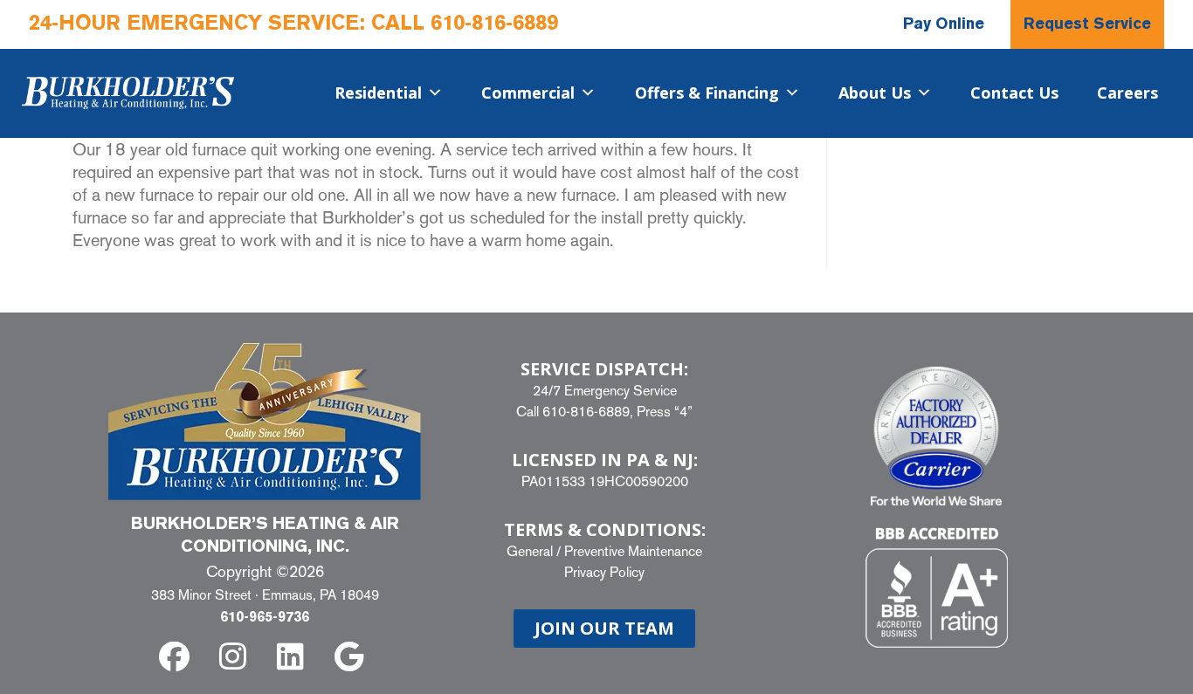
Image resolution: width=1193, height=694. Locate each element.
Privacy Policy (604, 572)
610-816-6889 (494, 24)
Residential (378, 92)
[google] (352, 657)
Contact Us (1014, 92)
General (530, 551)
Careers (1127, 92)
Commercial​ (528, 92)
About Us (874, 92)
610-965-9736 (264, 618)
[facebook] (177, 657)
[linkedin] (294, 657)
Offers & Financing (707, 92)
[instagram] (235, 657)
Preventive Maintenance (633, 551)
